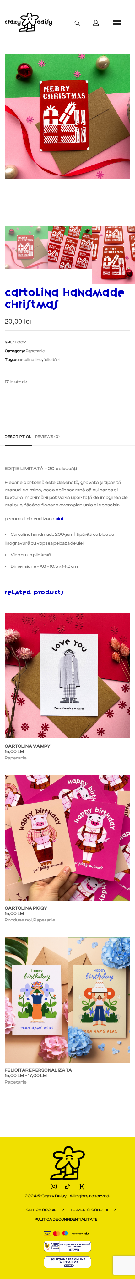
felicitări (51, 359)
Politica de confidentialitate (66, 1219)
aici (59, 518)
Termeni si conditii (89, 1210)
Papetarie (35, 350)
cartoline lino (29, 359)
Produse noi (18, 920)
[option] (67, 116)
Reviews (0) (47, 436)
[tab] (20, 437)
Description (18, 436)
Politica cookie (40, 1210)
